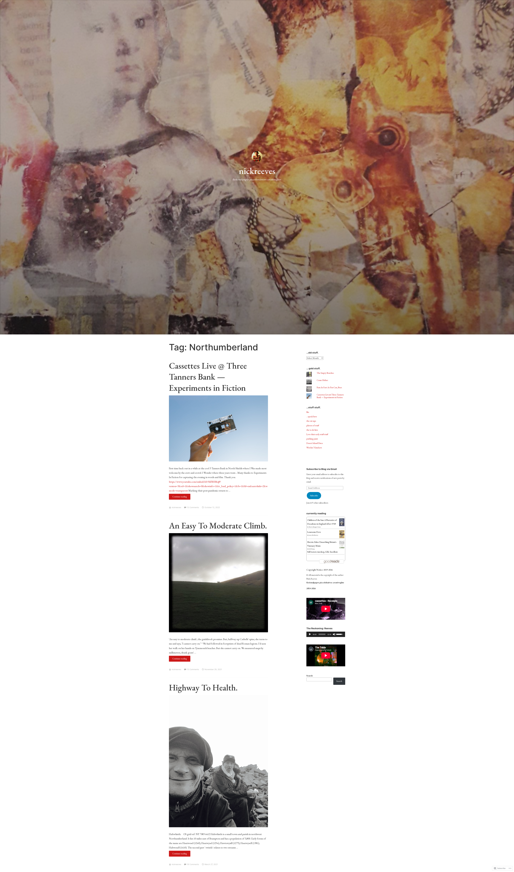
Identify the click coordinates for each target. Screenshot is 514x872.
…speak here (311, 416)
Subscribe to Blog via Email (321, 469)
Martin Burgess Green (315, 527)
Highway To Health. (203, 687)
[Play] (310, 634)
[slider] (322, 634)
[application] (325, 634)
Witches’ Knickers (314, 447)
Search (309, 675)
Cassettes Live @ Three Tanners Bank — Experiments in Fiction (208, 376)
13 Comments (193, 507)
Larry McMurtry (313, 535)
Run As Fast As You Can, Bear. (329, 387)
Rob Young (312, 549)
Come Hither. (322, 380)
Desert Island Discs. (314, 443)
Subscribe (314, 495)
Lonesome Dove (314, 532)
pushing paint (312, 438)
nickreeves (257, 171)
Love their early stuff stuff (317, 434)
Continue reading (178, 497)
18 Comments (193, 864)
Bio (307, 412)
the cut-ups (311, 421)
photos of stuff (312, 425)
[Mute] (334, 634)
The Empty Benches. (325, 373)
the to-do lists (312, 429)
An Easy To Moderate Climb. (218, 525)
